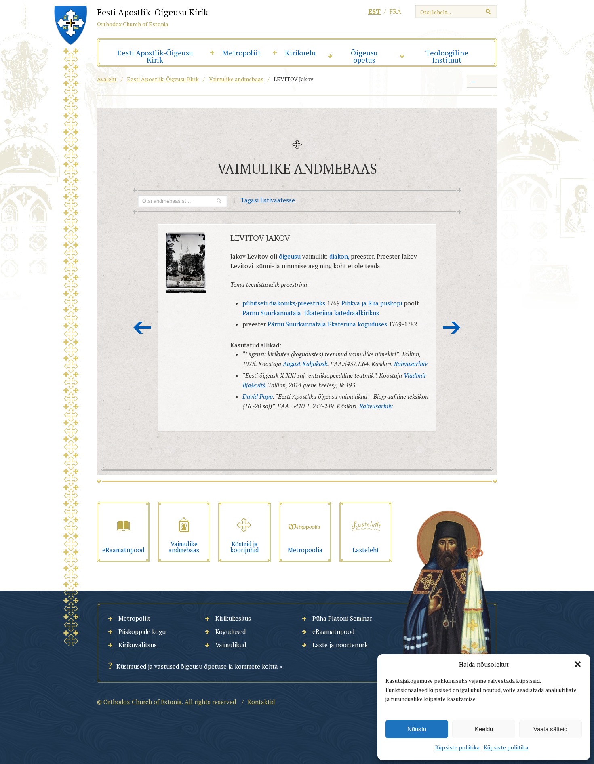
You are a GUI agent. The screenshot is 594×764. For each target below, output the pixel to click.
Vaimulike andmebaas (236, 79)
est (374, 11)
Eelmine (142, 328)
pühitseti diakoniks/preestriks (283, 303)
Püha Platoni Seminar (342, 618)
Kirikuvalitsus (137, 645)
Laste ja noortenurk (340, 645)
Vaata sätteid (550, 729)
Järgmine (452, 328)
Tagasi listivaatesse (268, 200)
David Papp (257, 396)
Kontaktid (261, 702)
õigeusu (290, 256)
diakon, (339, 256)
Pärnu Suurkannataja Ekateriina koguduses (327, 324)
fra (395, 11)
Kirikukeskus (233, 618)
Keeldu (484, 729)
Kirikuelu (300, 52)
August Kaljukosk (305, 364)
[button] (578, 664)
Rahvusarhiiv (410, 364)
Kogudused (230, 631)
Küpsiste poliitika (457, 747)
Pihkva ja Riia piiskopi (371, 303)
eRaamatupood (333, 631)
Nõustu (416, 729)
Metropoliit (241, 52)
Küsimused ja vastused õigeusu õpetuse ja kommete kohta (197, 666)
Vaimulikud (230, 645)
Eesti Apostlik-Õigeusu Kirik (155, 56)
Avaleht (107, 79)
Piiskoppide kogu (142, 631)
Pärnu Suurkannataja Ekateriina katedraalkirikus (310, 313)
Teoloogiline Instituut (446, 56)
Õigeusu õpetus (364, 56)
